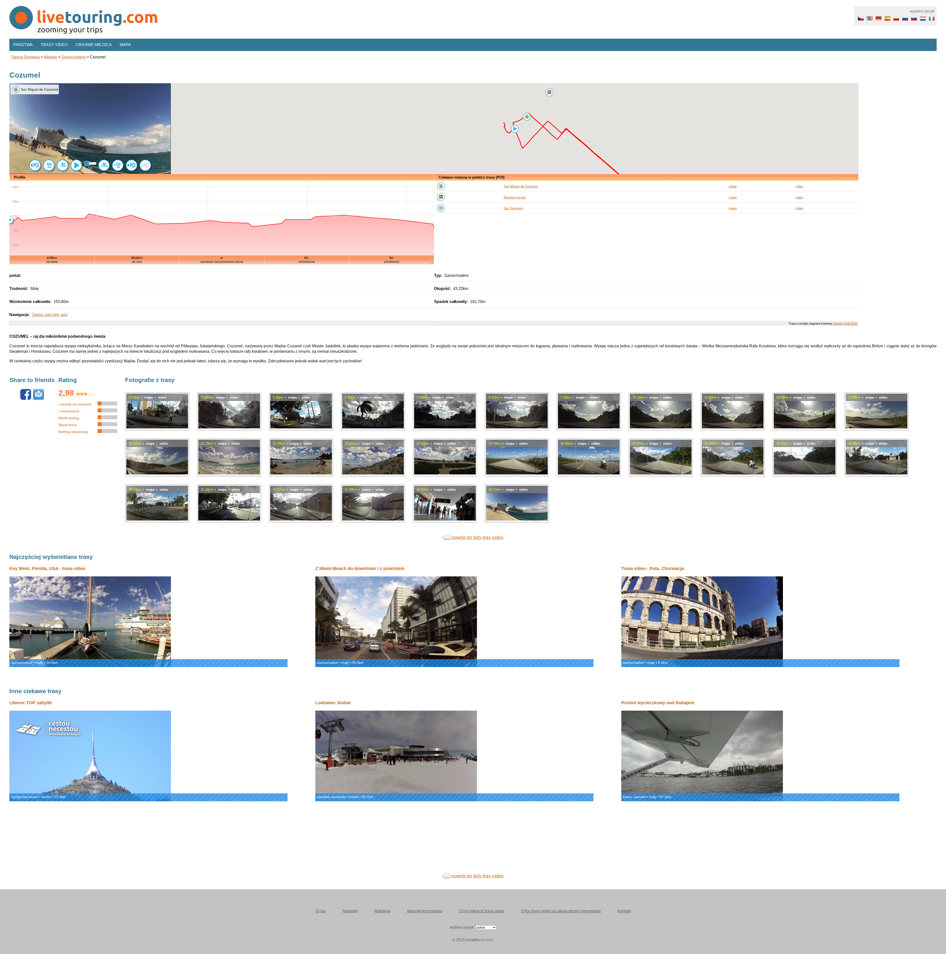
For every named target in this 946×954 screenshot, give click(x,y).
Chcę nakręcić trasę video (481, 911)
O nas (321, 911)
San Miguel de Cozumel (521, 186)
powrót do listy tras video (477, 537)
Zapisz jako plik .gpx (50, 315)
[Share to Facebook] (26, 399)
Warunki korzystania (424, 911)
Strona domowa (25, 57)
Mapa (125, 45)
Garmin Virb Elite (845, 323)
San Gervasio (513, 208)
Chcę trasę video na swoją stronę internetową (561, 911)
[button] (527, 116)
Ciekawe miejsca (93, 45)
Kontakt (624, 911)
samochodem (73, 57)
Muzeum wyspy (515, 197)
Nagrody (350, 911)
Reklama (382, 911)
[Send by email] (38, 399)
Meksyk (50, 57)
